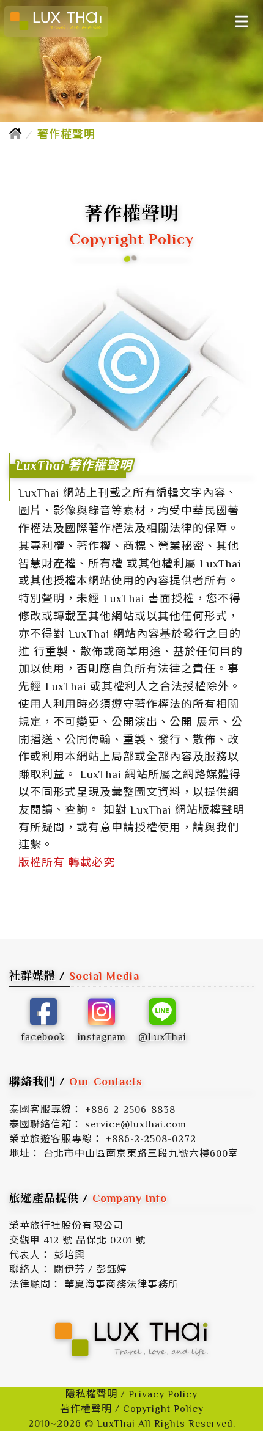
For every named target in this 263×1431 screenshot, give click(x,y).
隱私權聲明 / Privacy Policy (131, 1394)
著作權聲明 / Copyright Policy (132, 1409)
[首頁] (15, 134)
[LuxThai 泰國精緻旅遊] (56, 21)
